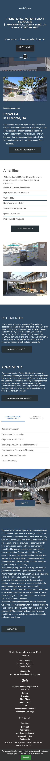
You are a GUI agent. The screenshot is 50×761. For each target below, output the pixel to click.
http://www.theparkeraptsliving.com (25, 674)
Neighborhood (25, 702)
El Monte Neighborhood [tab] (35, 417)
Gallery (25, 693)
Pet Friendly (25, 739)
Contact (25, 705)
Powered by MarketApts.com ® (25, 687)
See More (10, 144)
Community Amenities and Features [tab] (13, 417)
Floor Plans (25, 699)
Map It (24, 503)
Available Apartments (24, 150)
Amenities (25, 696)
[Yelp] (26, 680)
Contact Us (12, 629)
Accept (26, 757)
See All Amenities (24, 229)
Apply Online (25, 730)
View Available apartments (18, 398)
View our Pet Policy (15, 349)
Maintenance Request (25, 733)
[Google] (23, 680)
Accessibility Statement (25, 708)
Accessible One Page (25, 712)
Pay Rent (25, 727)
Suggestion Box (25, 736)
